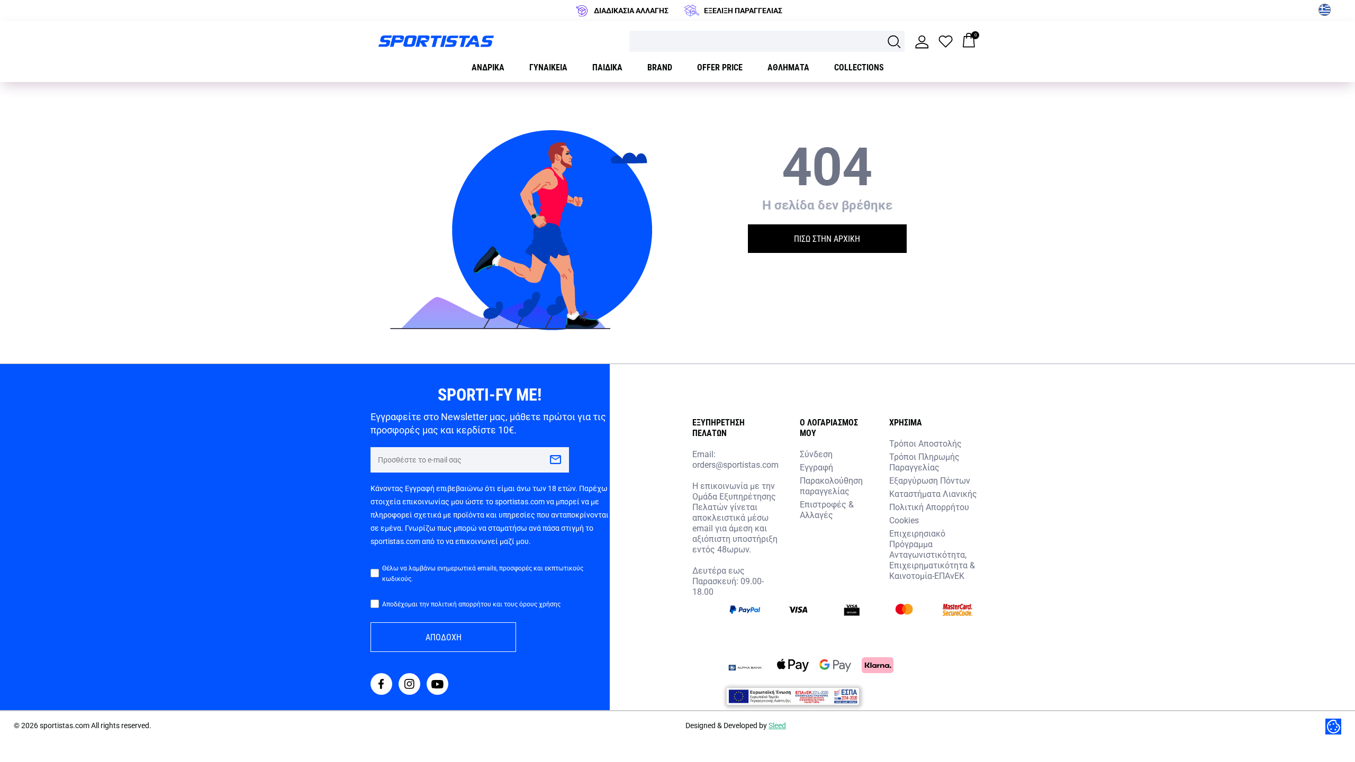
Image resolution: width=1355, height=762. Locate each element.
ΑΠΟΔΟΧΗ (444, 636)
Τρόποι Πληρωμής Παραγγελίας (924, 462)
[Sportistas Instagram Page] (409, 685)
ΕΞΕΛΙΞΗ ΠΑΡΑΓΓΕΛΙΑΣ (743, 10)
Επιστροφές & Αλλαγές (827, 509)
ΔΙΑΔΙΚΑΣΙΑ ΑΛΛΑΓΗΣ (631, 10)
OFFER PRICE (720, 66)
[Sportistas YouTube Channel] (437, 685)
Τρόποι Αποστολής (925, 443)
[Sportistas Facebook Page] (381, 685)
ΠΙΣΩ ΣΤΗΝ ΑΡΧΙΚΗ (827, 238)
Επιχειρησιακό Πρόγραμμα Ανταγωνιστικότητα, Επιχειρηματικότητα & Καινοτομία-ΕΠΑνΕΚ (932, 554)
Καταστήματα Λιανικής (933, 493)
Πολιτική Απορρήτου (929, 506)
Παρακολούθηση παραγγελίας (831, 485)
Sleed (777, 725)
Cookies (904, 519)
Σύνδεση (816, 453)
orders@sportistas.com (735, 464)
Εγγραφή (816, 467)
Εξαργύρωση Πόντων (929, 480)
